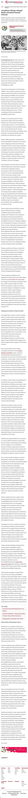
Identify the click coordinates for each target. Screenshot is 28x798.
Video (2, 776)
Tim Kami (4, 793)
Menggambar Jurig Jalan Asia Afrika (13, 618)
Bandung (3, 768)
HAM (23, 769)
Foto (2, 774)
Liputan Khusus (2, 773)
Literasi (16, 769)
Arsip (23, 785)
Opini (2, 6)
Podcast (2, 777)
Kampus (16, 771)
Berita (2, 769)
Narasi (9, 771)
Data (23, 781)
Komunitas (24, 772)
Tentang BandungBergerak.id (14, 791)
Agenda (2, 779)
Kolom (9, 772)
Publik (23, 783)
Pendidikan (17, 768)
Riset (16, 772)
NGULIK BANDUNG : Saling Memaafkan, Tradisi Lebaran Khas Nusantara (14, 615)
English (3, 788)
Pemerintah (24, 784)
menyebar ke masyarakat (17, 279)
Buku (16, 773)
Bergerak (17, 781)
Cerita (2, 771)
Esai (9, 768)
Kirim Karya (23, 793)
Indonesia (10, 781)
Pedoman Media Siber (13, 793)
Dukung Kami (14, 794)
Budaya (23, 771)
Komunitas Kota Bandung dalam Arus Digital (13, 610)
